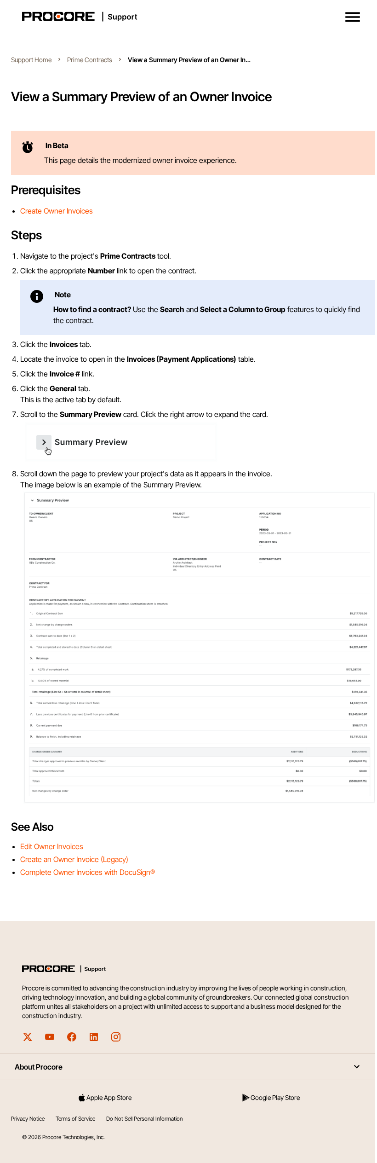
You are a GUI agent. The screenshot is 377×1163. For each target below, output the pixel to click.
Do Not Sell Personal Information (144, 1118)
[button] (352, 17)
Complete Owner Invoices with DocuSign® (87, 872)
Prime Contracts (89, 60)
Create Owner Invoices (56, 210)
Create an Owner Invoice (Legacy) (74, 859)
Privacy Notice (28, 1118)
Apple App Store (108, 1097)
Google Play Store (275, 1097)
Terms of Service (75, 1118)
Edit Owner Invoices (51, 846)
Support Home (31, 60)
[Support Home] (186, 16)
